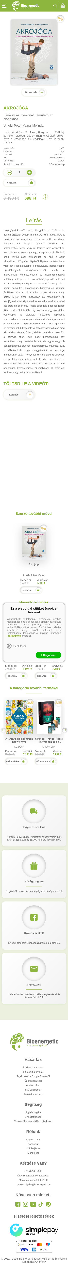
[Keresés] (55, 5)
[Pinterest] (48, 1204)
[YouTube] (33, 1204)
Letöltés (13, 394)
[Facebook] (18, 1204)
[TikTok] (41, 1204)
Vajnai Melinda (33, 125)
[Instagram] (26, 1204)
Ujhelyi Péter (12, 125)
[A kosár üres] (63, 6)
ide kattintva (14, 635)
